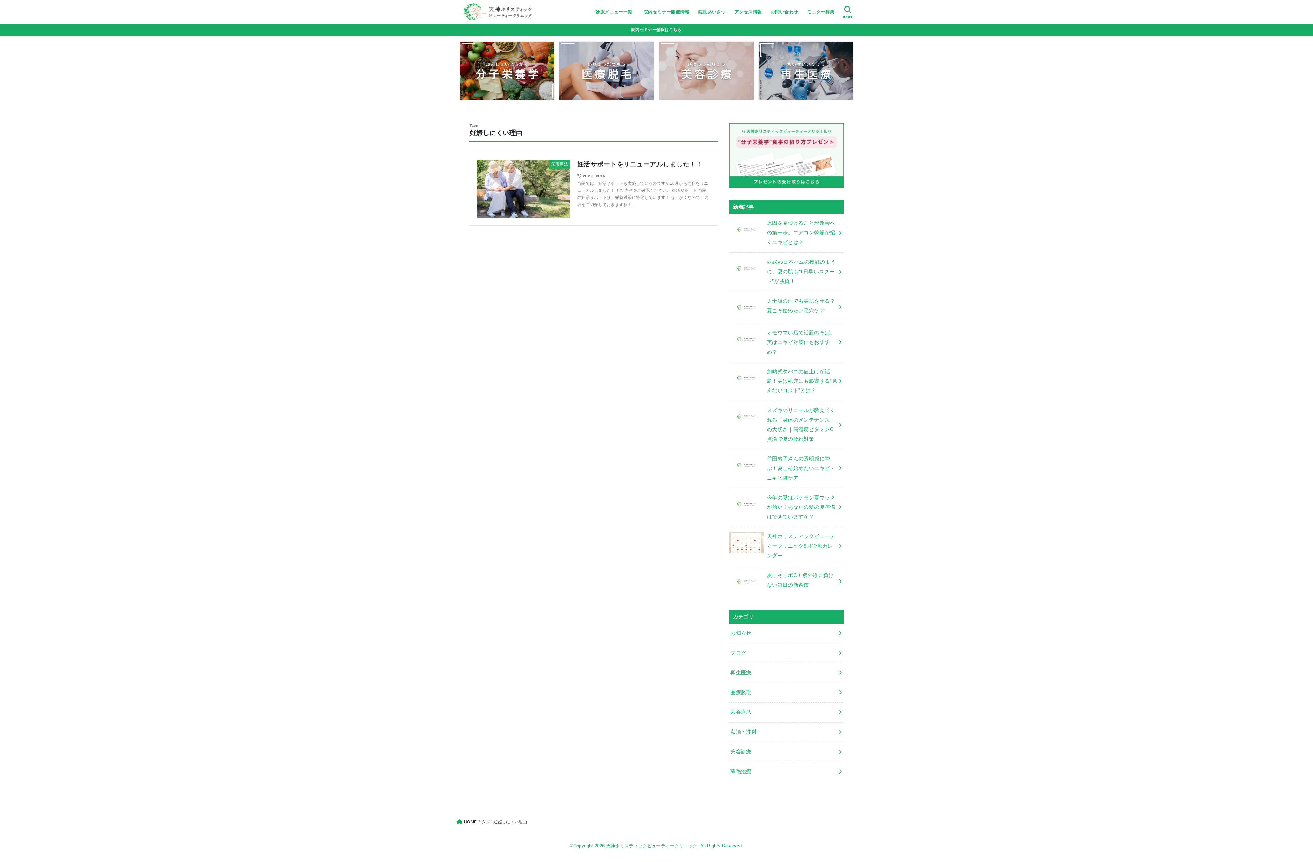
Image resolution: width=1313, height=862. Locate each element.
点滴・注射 (743, 732)
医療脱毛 (740, 692)
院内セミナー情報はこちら (656, 29)
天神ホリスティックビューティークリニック (652, 845)
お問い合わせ (784, 11)
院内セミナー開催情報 (666, 11)
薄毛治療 (740, 771)
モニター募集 (820, 11)
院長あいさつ (712, 11)
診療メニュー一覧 (616, 11)
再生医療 (740, 672)
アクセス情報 (748, 11)
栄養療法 (740, 712)
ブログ (738, 653)
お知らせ (740, 633)
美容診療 (740, 751)
